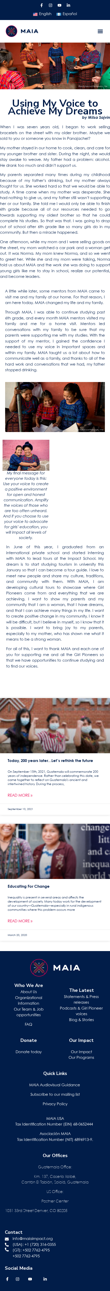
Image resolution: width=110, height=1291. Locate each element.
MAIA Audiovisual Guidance (55, 1085)
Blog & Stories (81, 1020)
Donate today (29, 1052)
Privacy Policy (55, 1104)
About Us (28, 992)
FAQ (28, 1024)
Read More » (20, 795)
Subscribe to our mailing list (55, 1095)
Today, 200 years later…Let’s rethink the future (50, 761)
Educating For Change (29, 886)
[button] (100, 31)
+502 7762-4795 (36, 1250)
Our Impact (81, 1052)
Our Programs (81, 1058)
